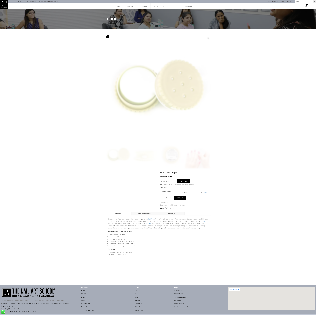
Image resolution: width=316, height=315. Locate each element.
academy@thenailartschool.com (49, 1)
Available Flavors (166, 191)
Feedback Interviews (272, 1)
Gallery (83, 300)
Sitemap (137, 300)
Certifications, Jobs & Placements (184, 307)
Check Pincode (183, 181)
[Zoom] (208, 38)
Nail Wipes (182, 205)
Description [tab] (118, 213)
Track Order (138, 303)
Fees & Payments (179, 303)
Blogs (83, 297)
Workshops (177, 300)
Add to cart (180, 198)
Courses (144, 6)
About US (130, 6)
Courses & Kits (178, 294)
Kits (154, 6)
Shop (164, 6)
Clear (205, 192)
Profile (83, 290)
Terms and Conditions (87, 310)
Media (175, 6)
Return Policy (139, 307)
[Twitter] (170, 208)
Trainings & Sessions (180, 297)
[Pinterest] (174, 208)
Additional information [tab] (144, 213)
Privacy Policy (85, 307)
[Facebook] (166, 208)
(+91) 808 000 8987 (32, 1)
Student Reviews (286, 1)
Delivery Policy (139, 310)
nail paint (202, 221)
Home (119, 6)
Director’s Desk (85, 303)
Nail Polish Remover (172, 205)
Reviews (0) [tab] (171, 213)
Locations (188, 6)
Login (312, 6)
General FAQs (178, 290)
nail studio (148, 223)
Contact (83, 294)
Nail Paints (151, 219)
